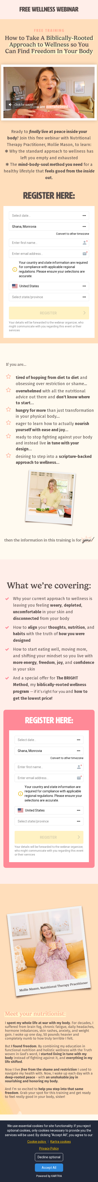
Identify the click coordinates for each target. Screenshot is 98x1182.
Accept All (49, 1167)
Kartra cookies (60, 1141)
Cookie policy (37, 1141)
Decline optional (49, 1157)
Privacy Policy (49, 1148)
